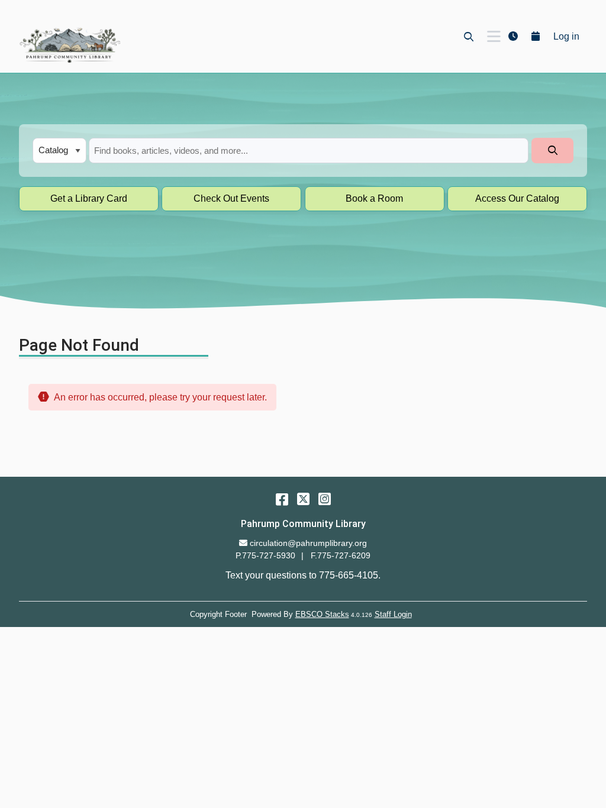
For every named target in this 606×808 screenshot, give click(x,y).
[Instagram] (324, 499)
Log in (566, 36)
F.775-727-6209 (340, 555)
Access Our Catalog (517, 198)
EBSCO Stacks (322, 614)
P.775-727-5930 (265, 555)
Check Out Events (231, 198)
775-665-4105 (348, 575)
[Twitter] (303, 499)
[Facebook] (282, 499)
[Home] (69, 45)
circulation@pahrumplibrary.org (308, 543)
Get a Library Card (88, 198)
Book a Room (374, 198)
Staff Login (393, 614)
